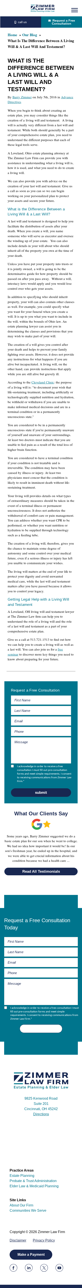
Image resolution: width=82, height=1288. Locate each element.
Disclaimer (18, 1240)
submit (41, 793)
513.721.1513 (20, 22)
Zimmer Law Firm (42, 8)
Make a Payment (31, 1254)
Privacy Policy (44, 1240)
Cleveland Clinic (42, 382)
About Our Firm (21, 1205)
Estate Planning (22, 1175)
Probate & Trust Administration (33, 1181)
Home (12, 34)
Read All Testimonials (41, 871)
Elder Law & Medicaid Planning (34, 1186)
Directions (41, 1114)
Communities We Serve (28, 1210)
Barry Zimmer (22, 97)
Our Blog (29, 34)
